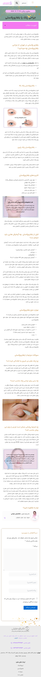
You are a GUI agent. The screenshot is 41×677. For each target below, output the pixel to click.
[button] (5, 25)
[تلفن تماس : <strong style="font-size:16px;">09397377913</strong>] (11, 648)
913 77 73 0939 (23, 518)
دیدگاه (35, 546)
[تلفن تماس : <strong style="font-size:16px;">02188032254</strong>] (11, 643)
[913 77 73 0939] (4, 518)
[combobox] (23, 3)
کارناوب (16, 638)
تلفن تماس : (21, 643)
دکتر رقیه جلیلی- (20, 514)
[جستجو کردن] (16, 3)
